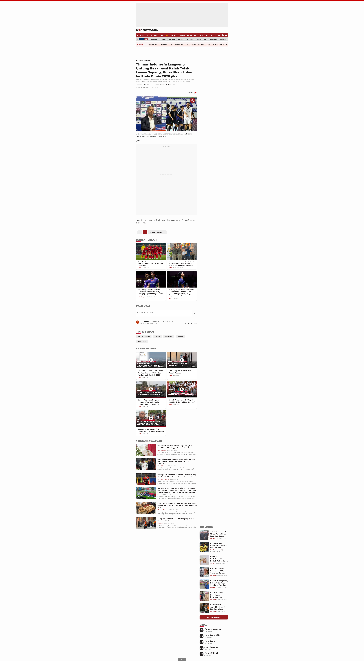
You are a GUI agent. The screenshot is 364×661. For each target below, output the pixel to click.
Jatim (199, 39)
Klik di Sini (141, 223)
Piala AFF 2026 (213, 44)
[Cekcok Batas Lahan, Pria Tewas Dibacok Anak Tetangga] (151, 418)
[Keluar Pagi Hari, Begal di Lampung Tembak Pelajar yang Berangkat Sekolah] (151, 389)
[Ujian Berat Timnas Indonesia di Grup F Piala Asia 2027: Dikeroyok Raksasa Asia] (151, 251)
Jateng (180, 39)
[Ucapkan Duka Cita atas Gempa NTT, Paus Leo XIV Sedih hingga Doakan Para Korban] (146, 450)
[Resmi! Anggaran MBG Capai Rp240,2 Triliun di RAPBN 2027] (182, 389)
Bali (205, 39)
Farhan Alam (170, 85)
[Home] (147, 30)
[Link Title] (137, 60)
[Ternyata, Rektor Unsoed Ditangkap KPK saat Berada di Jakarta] (146, 523)
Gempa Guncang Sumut (182, 44)
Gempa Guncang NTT (199, 44)
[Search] (226, 35)
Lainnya (223, 39)
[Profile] (222, 35)
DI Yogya (190, 39)
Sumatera (154, 39)
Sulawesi (213, 39)
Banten (172, 39)
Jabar (164, 39)
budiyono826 (145, 321)
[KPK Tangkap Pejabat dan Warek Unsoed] (182, 360)
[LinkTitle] (137, 322)
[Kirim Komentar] (194, 313)
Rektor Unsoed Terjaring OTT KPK (160, 44)
